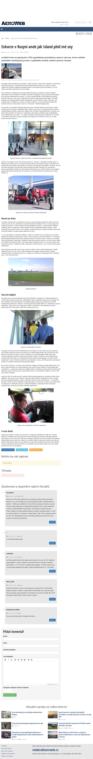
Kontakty (4, 746)
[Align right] (21, 659)
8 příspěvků (23, 739)
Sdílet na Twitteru (22, 450)
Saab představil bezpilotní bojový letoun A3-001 (27, 723)
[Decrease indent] (28, 659)
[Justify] (24, 659)
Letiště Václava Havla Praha (16, 475)
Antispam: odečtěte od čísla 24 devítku (16, 687)
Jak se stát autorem (7, 751)
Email (5, 643)
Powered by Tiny (52, 684)
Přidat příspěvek (10, 695)
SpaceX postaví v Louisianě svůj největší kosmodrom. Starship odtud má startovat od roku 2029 (74, 714)
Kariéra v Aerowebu (7, 756)
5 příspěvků (25, 52)
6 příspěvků (70, 728)
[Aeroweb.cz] (13, 23)
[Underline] (11, 659)
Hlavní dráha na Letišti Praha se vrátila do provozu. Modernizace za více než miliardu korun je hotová (74, 734)
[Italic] (8, 659)
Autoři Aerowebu (6, 748)
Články (7, 38)
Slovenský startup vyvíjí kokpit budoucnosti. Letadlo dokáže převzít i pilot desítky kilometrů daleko (27, 734)
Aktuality (4, 475)
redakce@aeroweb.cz (45, 750)
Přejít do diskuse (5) (36, 450)
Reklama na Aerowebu (8, 753)
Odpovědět (52, 522)
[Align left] (15, 659)
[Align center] (18, 659)
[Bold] (5, 659)
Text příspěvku (8, 656)
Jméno (5, 636)
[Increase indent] (31, 659)
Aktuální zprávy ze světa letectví (46, 707)
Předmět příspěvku (9, 650)
